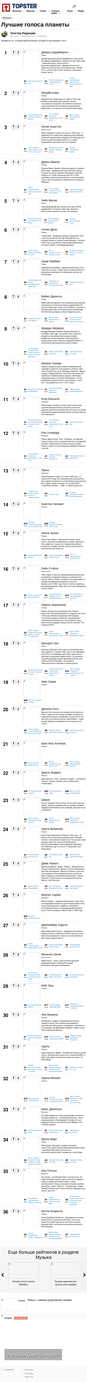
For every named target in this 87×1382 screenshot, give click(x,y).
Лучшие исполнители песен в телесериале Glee (35, 524)
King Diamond (50, 398)
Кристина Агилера (53, 743)
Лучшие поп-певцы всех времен (34, 319)
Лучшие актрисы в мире (55, 792)
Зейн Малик (49, 200)
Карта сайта (29, 1369)
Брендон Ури (49, 643)
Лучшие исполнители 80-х (35, 917)
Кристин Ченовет (52, 504)
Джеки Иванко (50, 162)
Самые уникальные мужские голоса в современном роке (55, 596)
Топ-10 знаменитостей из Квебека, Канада (55, 252)
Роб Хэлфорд (50, 432)
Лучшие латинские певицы (35, 701)
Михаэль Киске (51, 954)
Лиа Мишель (49, 1014)
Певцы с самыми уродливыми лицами (56, 1038)
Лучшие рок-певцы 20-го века (76, 352)
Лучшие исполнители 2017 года (56, 1161)
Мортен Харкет (51, 894)
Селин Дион (49, 229)
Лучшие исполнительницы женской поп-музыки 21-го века (35, 1068)
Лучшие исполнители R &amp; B (77, 731)
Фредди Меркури (52, 328)
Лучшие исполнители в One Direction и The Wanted (34, 221)
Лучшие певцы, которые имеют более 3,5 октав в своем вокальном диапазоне (34, 352)
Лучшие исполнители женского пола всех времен (35, 117)
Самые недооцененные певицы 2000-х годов (56, 633)
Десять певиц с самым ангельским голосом (34, 252)
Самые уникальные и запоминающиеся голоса (56, 82)
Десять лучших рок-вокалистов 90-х (35, 596)
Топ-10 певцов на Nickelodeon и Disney (55, 887)
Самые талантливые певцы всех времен (76, 191)
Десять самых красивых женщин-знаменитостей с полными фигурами (55, 1068)
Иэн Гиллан (49, 1170)
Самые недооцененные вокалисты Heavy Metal (54, 1200)
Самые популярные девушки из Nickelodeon (55, 390)
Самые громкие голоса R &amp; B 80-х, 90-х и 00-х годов (35, 150)
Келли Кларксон (52, 1211)
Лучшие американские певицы (74, 150)
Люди (81, 11)
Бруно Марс (49, 1139)
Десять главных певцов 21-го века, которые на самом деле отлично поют (34, 1161)
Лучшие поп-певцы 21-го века (76, 1161)
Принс (45, 470)
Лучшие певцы (54, 494)
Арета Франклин (52, 828)
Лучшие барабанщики (33, 1354)
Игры (70, 11)
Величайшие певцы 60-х (55, 856)
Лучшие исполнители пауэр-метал (77, 976)
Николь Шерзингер (53, 604)
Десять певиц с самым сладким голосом (75, 764)
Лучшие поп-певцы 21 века (35, 82)
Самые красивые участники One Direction (54, 221)
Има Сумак (48, 681)
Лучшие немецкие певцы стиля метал (55, 976)
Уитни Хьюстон (51, 126)
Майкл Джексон (51, 296)
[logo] (18, 7)
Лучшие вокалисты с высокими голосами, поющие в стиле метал (35, 423)
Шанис (45, 799)
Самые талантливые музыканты (56, 352)
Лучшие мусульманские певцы (75, 221)
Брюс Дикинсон (51, 1109)
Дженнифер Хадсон (54, 924)
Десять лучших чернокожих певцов (76, 856)
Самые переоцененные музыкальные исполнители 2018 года (76, 82)
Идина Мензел (51, 1078)
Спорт (43, 11)
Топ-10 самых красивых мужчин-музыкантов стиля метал (34, 976)
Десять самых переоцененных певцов (75, 117)
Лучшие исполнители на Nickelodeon (35, 390)
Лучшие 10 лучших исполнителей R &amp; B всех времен (77, 319)
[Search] (74, 6)
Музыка (31, 11)
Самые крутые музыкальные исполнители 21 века (56, 283)
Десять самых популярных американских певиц (76, 633)
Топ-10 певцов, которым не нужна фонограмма (55, 191)
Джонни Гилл (50, 708)
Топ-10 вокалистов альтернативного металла (76, 596)
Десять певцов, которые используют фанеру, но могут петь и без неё (35, 633)
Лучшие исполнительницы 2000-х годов (55, 524)
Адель (45, 1046)
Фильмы (17, 11)
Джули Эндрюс (51, 772)
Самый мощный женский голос (33, 856)
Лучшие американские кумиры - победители (35, 1235)
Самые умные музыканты (74, 1131)
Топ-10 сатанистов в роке (76, 423)
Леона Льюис (50, 533)
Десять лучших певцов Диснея (33, 764)
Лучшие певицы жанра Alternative (54, 1006)
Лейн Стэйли (49, 568)
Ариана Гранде (51, 363)
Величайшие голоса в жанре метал (77, 457)
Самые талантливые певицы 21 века (56, 556)
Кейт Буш (47, 985)
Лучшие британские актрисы (35, 792)
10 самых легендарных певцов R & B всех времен (77, 494)
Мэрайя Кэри (50, 92)
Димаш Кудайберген (54, 52)
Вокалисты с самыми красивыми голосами (76, 1006)
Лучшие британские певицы (34, 556)
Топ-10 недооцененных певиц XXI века (75, 556)
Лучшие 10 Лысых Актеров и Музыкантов (55, 457)
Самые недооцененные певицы (54, 820)
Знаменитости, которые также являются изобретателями (33, 494)
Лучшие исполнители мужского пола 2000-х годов (35, 672)
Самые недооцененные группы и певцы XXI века (34, 191)
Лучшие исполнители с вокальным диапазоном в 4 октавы (56, 672)
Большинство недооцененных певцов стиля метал (35, 1200)
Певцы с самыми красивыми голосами (56, 731)
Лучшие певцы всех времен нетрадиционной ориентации (34, 283)
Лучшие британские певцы (34, 1131)
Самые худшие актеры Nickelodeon (76, 390)
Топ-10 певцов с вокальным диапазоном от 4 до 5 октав (56, 117)
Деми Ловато (49, 863)
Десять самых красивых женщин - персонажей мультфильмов (76, 1099)
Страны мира (55, 12)
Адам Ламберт (50, 261)
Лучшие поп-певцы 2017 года (76, 1068)
